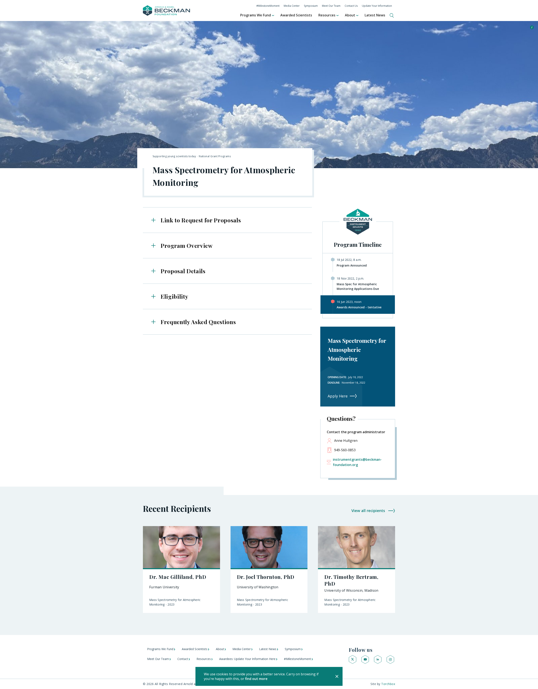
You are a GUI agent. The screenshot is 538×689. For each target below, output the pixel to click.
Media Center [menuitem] (292, 6)
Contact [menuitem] (182, 659)
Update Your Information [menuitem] (377, 6)
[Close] (336, 676)
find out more (256, 678)
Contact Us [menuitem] (351, 6)
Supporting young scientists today (174, 156)
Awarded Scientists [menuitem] (296, 15)
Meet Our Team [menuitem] (331, 6)
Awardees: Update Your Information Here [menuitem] (247, 659)
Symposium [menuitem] (311, 6)
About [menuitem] (350, 15)
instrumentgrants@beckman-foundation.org (357, 462)
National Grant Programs (215, 156)
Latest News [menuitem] (375, 15)
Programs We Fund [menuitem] (255, 15)
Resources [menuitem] (326, 15)
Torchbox (388, 684)
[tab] (227, 220)
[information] (532, 27)
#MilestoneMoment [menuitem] (268, 6)
